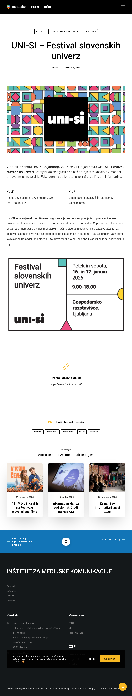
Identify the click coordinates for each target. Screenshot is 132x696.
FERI (71, 623)
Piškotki (115, 688)
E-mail (59, 422)
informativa (52, 431)
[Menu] (121, 7)
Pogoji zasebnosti (98, 688)
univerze (94, 431)
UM (70, 628)
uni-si (82, 431)
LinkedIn (80, 422)
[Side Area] (123, 687)
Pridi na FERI (76, 632)
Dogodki (41, 32)
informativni (68, 431)
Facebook (68, 422)
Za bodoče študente (65, 32)
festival (38, 431)
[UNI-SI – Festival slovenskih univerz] (66, 542)
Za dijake (90, 32)
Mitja (55, 68)
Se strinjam (110, 658)
